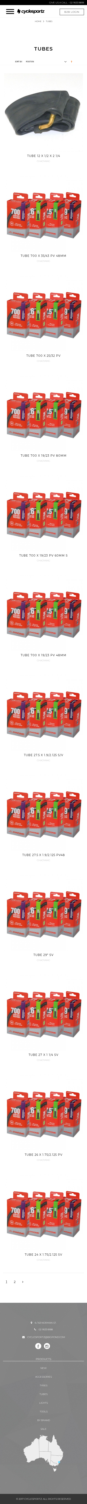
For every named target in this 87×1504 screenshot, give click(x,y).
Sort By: (18, 61)
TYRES (43, 1385)
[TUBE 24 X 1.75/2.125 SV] (43, 1211)
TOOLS (44, 1411)
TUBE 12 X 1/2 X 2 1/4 (43, 156)
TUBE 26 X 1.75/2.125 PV (44, 1155)
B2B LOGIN (71, 11)
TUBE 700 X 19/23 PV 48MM (43, 655)
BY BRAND (43, 1420)
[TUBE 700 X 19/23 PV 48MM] (43, 612)
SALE (43, 1428)
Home (38, 21)
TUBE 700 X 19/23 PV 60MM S (43, 555)
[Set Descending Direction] (71, 61)
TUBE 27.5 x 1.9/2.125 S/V (43, 755)
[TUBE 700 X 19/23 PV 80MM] (43, 412)
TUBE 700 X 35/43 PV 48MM (43, 256)
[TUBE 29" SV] (43, 911)
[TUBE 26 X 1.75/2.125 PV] (43, 1111)
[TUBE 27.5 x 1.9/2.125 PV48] (43, 811)
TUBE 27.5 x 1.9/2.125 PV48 (43, 855)
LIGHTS (43, 1402)
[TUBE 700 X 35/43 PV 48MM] (43, 212)
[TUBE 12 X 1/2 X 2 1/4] (43, 112)
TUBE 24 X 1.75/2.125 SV (43, 1254)
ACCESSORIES (43, 1376)
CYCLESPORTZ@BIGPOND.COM (46, 1337)
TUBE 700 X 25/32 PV (43, 356)
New (43, 1368)
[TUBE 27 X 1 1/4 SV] (43, 1011)
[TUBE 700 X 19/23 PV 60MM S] (43, 512)
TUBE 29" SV (43, 955)
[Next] (22, 1282)
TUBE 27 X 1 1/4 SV (43, 1055)
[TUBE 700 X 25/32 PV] (43, 312)
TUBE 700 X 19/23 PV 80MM (44, 455)
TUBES (43, 1394)
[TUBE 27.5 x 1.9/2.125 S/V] (43, 711)
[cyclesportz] (33, 9)
